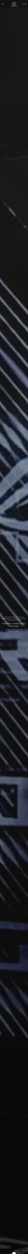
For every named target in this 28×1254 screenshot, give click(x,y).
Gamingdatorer (14, 631)
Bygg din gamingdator (14, 636)
